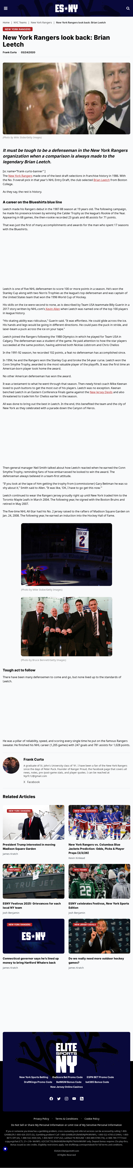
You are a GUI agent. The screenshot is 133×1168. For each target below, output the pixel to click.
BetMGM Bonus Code (68, 1081)
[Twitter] (59, 1098)
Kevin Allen (52, 309)
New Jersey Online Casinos (66, 1086)
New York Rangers (41, 22)
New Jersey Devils (101, 392)
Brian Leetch (102, 180)
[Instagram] (66, 1098)
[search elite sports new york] (128, 8)
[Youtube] (74, 1098)
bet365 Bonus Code (97, 1081)
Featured (14, 869)
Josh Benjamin (11, 912)
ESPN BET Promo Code (100, 1077)
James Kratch (10, 853)
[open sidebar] (6, 8)
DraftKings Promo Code (38, 1081)
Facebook (33, 782)
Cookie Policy (92, 1118)
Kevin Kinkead (77, 858)
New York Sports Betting (33, 1077)
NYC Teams (20, 22)
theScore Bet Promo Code (67, 1077)
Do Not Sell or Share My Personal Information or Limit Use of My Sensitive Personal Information (66, 1125)
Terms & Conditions (66, 1118)
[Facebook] (51, 1098)
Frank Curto (10, 52)
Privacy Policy (41, 1118)
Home (6, 22)
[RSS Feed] (81, 1098)
